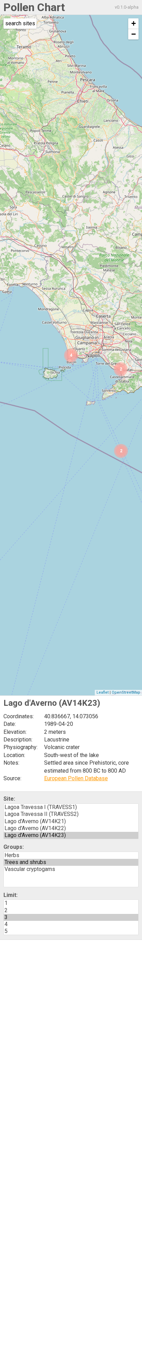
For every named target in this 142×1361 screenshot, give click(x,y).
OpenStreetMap (126, 692)
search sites (20, 23)
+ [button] (133, 23)
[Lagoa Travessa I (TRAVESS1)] (71, 807)
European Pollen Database (76, 778)
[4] (71, 924)
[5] (71, 931)
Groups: (13, 847)
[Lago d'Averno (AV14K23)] (71, 835)
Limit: (10, 895)
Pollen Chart (34, 7)
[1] (71, 903)
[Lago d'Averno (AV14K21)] (71, 821)
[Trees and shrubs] (71, 862)
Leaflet (103, 692)
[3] (71, 917)
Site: (9, 798)
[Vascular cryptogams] (71, 869)
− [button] (133, 34)
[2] (71, 910)
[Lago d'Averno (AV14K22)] (71, 828)
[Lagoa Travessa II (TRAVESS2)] (71, 814)
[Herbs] (71, 855)
